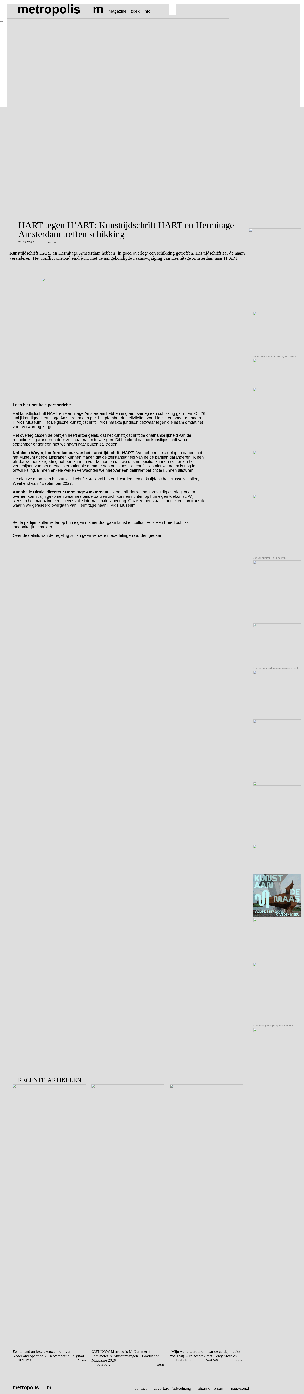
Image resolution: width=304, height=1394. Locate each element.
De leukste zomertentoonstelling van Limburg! (275, 356)
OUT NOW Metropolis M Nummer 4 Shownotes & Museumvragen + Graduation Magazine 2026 (125, 1355)
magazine (117, 11)
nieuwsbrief (239, 1388)
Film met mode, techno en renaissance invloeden (276, 668)
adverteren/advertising (172, 1388)
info (147, 11)
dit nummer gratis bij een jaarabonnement (273, 1026)
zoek (135, 11)
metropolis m (61, 9)
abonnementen (210, 1388)
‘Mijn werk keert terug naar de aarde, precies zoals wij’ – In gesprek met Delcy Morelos (205, 1353)
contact (140, 1388)
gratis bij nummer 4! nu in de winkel (270, 558)
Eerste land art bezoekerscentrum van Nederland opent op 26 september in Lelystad (48, 1353)
